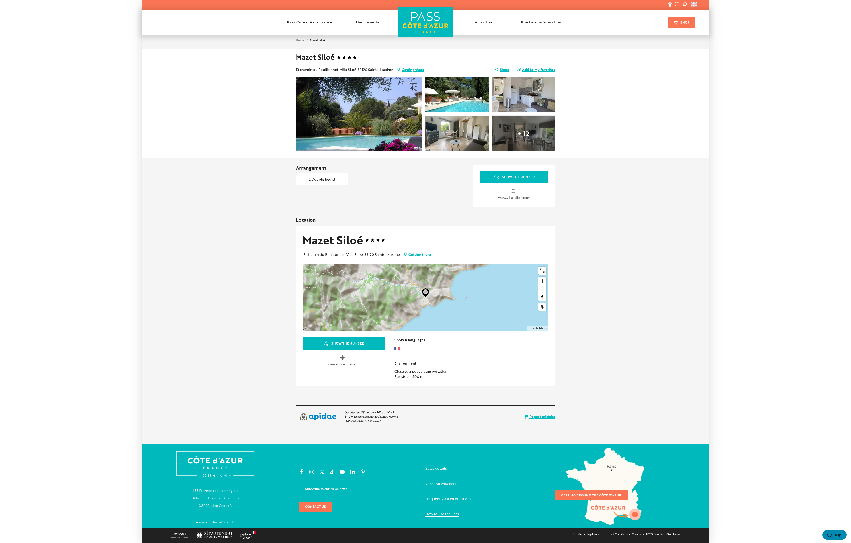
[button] (685, 4)
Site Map (577, 534)
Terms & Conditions (616, 534)
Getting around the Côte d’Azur (591, 495)
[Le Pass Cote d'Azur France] (425, 22)
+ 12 (523, 133)
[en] (694, 4)
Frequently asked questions (448, 498)
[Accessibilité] (670, 4)
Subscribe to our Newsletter (326, 489)
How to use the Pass (442, 513)
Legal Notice (594, 534)
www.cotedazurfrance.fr (215, 522)
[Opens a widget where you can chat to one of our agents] (834, 535)
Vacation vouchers (441, 483)
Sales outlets (436, 468)
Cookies (636, 534)
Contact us (315, 506)
